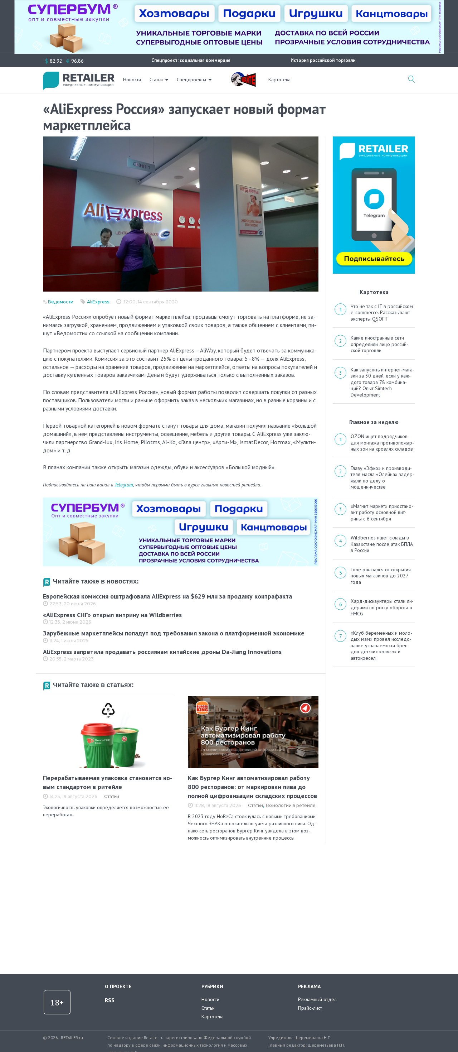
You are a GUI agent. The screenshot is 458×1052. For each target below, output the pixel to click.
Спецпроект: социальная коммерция (190, 60)
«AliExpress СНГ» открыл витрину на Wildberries (112, 615)
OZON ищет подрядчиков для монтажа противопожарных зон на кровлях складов (382, 442)
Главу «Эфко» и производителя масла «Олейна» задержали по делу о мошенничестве (382, 477)
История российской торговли (323, 60)
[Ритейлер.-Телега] (374, 139)
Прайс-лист (310, 1008)
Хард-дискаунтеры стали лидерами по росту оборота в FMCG (382, 607)
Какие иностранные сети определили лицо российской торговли (379, 344)
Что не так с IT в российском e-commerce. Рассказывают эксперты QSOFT (382, 312)
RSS (109, 1000)
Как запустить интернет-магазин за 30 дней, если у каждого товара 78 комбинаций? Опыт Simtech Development (382, 382)
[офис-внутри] (180, 500)
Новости (132, 79)
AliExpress (98, 301)
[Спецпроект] (243, 75)
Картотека (279, 79)
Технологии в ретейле (290, 805)
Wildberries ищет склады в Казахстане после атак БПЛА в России (382, 543)
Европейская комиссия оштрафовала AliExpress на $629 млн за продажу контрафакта (167, 596)
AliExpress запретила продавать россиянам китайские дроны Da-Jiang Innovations (162, 652)
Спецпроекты (191, 79)
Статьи (156, 79)
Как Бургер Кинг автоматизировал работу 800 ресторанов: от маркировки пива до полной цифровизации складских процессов (252, 787)
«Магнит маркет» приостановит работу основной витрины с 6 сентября (382, 512)
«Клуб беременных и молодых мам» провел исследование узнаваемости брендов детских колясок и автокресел (381, 645)
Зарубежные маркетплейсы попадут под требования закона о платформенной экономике (173, 633)
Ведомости (60, 301)
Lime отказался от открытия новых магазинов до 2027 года (381, 575)
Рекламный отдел (317, 999)
